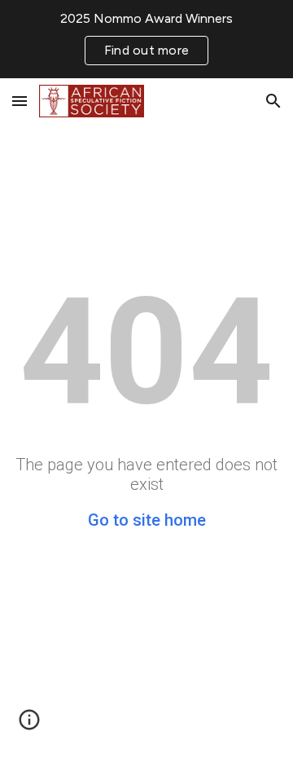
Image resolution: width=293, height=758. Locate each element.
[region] (146, 39)
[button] (19, 100)
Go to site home (147, 520)
